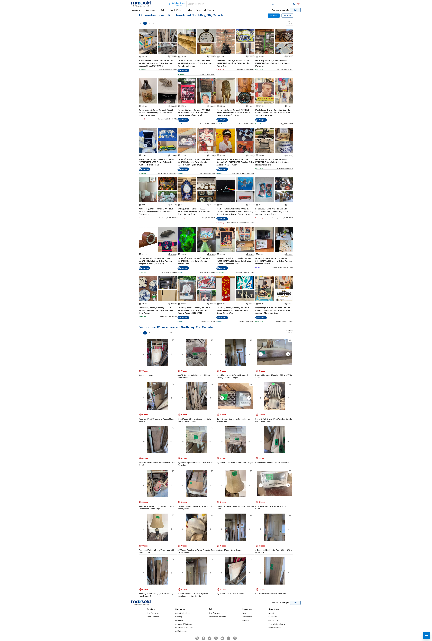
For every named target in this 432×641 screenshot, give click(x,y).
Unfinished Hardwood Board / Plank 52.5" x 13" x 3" (157, 463)
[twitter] (209, 638)
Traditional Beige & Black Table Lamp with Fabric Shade (156, 551)
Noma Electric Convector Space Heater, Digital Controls (233, 420)
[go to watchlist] (298, 4)
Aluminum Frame (146, 375)
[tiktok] (228, 638)
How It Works (175, 10)
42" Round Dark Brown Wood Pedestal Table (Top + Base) (197, 551)
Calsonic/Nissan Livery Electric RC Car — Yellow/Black (195, 507)
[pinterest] (235, 638)
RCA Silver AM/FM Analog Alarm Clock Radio (272, 507)
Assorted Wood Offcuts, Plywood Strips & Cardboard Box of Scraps (156, 507)
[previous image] (144, 354)
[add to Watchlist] (173, 340)
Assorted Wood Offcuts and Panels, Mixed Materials (156, 420)
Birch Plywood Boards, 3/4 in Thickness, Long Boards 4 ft (156, 595)
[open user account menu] (294, 4)
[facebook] (203, 638)
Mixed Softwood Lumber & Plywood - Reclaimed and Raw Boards (193, 595)
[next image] (171, 354)
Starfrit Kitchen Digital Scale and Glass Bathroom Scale (194, 376)
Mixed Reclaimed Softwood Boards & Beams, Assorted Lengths (232, 376)
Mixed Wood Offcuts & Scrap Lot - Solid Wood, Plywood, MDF (194, 420)
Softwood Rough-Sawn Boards (229, 550)
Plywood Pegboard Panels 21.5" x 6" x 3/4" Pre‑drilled (196, 463)
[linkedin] (216, 638)
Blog (190, 10)
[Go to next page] (153, 23)
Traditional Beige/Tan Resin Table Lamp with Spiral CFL (235, 507)
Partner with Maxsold (205, 10)
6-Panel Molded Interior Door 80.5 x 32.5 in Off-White (273, 551)
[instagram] (197, 638)
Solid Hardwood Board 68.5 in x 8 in (270, 594)
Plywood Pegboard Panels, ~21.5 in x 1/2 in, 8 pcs (273, 376)
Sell (162, 10)
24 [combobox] (289, 23)
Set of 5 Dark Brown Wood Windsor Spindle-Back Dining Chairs (274, 420)
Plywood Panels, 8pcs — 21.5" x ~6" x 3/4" (234, 462)
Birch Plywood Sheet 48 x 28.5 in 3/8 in (272, 462)
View (289, 21)
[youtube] (222, 638)
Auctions (136, 10)
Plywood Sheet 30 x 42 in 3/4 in (230, 594)
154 (171, 333)
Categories (150, 10)
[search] (273, 4)
